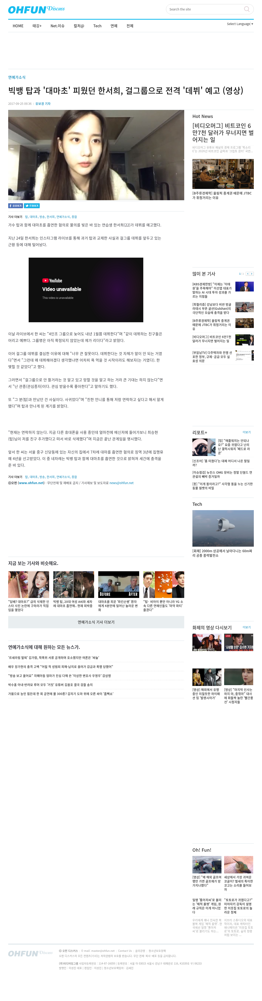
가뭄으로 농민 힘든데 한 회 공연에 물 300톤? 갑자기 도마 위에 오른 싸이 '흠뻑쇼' (60, 693)
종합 (74, 217)
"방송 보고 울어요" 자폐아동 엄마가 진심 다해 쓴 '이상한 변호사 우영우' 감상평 (59, 675)
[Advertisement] (131, 55)
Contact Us (125, 951)
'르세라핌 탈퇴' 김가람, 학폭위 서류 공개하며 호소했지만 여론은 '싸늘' (53, 657)
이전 (248, 274)
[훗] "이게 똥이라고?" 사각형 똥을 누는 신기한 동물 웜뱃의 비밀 (222, 486)
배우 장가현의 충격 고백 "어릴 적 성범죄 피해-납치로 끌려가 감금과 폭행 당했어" (60, 666)
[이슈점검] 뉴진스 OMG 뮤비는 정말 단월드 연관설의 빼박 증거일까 (222, 474)
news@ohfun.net (122, 483)
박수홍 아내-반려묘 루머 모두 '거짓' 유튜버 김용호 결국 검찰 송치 (50, 684)
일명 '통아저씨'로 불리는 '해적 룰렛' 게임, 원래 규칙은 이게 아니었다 (206, 906)
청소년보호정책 (157, 951)
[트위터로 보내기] (32, 206)
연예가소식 (17, 77)
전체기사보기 (245, 954)
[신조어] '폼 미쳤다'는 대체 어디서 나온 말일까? (221, 463)
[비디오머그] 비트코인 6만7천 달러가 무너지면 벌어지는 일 (223, 132)
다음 (252, 274)
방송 (42, 217)
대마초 (34, 217)
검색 (249, 9)
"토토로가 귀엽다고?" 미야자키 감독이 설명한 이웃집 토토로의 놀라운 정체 (238, 906)
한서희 (51, 217)
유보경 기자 (43, 103)
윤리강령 (140, 951)
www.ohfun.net (31, 483)
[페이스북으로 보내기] (15, 206)
